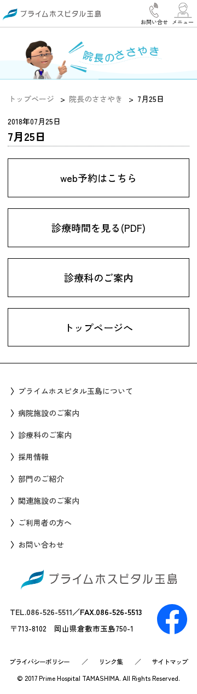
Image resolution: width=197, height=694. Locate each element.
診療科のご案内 (98, 277)
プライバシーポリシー (39, 661)
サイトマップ (170, 661)
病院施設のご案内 (48, 412)
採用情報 (33, 456)
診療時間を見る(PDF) (98, 227)
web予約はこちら (98, 177)
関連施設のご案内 (48, 500)
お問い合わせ (41, 544)
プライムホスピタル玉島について (75, 390)
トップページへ (98, 327)
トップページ (31, 98)
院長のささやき (96, 98)
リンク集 (111, 661)
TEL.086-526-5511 (41, 611)
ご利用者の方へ (45, 522)
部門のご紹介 (41, 478)
